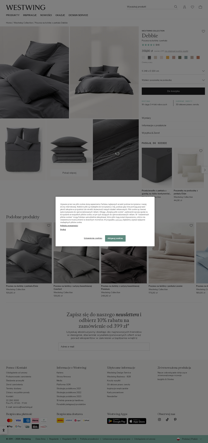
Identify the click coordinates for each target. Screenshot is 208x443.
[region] (105, 221)
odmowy (119, 220)
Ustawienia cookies (93, 238)
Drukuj (63, 229)
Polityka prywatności (69, 225)
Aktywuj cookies (115, 238)
